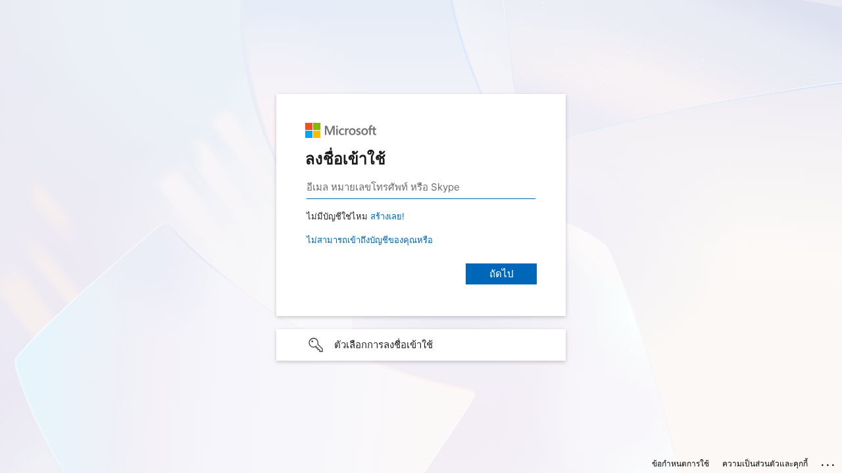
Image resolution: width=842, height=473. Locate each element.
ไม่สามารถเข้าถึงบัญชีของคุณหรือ (370, 240)
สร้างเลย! (387, 216)
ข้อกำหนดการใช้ (680, 463)
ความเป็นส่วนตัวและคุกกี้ (765, 463)
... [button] (829, 461)
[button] (421, 345)
